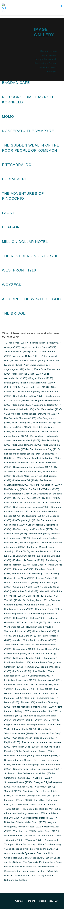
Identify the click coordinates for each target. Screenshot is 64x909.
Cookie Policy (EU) (48, 900)
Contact (19, 900)
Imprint (31, 900)
